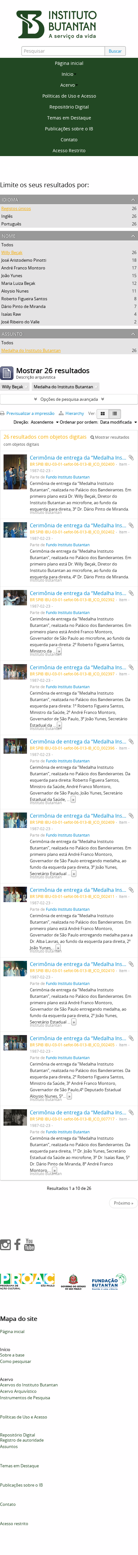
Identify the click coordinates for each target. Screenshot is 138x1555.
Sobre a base (12, 1355)
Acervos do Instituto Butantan (29, 1385)
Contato (69, 139)
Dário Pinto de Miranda (23, 306)
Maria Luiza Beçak (18, 283)
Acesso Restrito (69, 150)
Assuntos (9, 1446)
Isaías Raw (11, 314)
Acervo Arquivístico (18, 1391)
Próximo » (123, 1203)
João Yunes (11, 275)
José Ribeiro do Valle (20, 322)
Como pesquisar (15, 1361)
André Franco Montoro (23, 268)
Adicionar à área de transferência (131, 457)
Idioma (10, 199)
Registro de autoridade (22, 1440)
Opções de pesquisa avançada (69, 399)
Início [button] (67, 74)
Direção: (21, 422)
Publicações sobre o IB (69, 129)
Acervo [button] (67, 85)
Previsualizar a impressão (30, 413)
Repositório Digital (69, 107)
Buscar (115, 51)
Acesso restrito (14, 1523)
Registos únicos (16, 208)
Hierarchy (75, 413)
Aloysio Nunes (15, 291)
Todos (7, 245)
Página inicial (69, 63)
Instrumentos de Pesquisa (25, 1398)
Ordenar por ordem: (79, 422)
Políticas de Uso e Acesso (69, 96)
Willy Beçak (11, 252)
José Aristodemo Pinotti (23, 260)
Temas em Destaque (69, 118)
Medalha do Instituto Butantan (31, 350)
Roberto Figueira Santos (24, 299)
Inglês (7, 216)
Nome (9, 235)
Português (11, 224)
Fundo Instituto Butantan (68, 476)
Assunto (12, 333)
